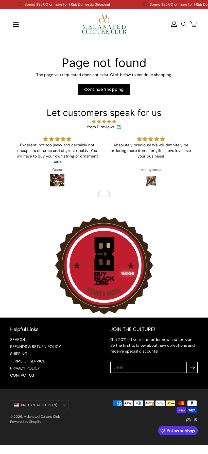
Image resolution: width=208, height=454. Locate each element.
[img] (104, 121)
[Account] (174, 24)
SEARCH (17, 339)
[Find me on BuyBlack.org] (104, 315)
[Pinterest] (195, 420)
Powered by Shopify (25, 422)
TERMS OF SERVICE (27, 361)
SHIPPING (18, 353)
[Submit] (192, 367)
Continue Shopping (104, 89)
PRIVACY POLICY (25, 368)
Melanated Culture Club (42, 416)
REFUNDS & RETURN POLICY (35, 346)
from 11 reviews (101, 127)
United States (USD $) (39, 405)
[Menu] (15, 24)
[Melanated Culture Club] (104, 24)
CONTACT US (22, 375)
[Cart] (194, 24)
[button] (184, 24)
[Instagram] (188, 420)
